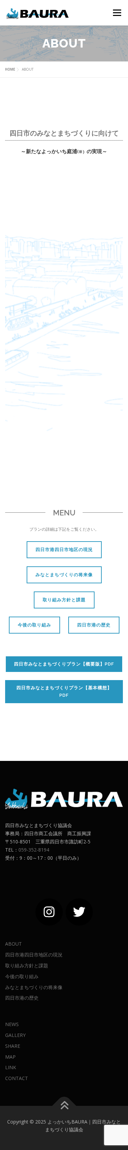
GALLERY (15, 1035)
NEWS (12, 1024)
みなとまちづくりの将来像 (64, 574)
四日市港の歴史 (94, 624)
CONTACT (16, 1078)
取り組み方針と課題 (64, 599)
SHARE (12, 1046)
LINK (10, 1067)
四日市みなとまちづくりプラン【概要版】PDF (64, 664)
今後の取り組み (34, 624)
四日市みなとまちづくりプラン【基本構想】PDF (64, 691)
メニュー (117, 13)
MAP (10, 1057)
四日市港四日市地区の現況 (64, 549)
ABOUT (13, 944)
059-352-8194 (33, 849)
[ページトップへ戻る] (64, 1106)
